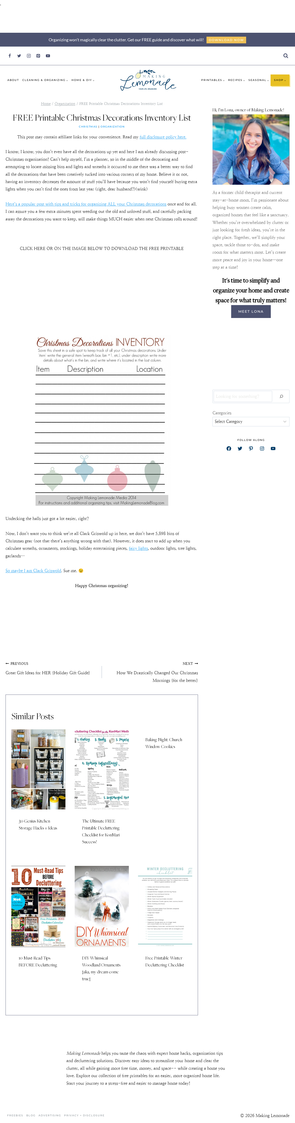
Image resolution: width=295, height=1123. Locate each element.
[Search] (281, 396)
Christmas (88, 126)
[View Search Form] (285, 56)
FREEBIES (15, 1115)
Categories (221, 412)
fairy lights (138, 548)
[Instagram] (29, 56)
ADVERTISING (49, 1115)
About (13, 80)
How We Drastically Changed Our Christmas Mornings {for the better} (157, 672)
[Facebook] (10, 56)
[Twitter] (19, 56)
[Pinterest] (38, 56)
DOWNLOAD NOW (226, 40)
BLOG (30, 1115)
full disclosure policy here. (163, 136)
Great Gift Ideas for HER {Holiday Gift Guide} (48, 668)
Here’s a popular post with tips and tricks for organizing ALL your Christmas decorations (86, 204)
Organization (112, 126)
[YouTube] (48, 56)
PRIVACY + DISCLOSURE (84, 1115)
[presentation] (38, 769)
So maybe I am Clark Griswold (33, 570)
